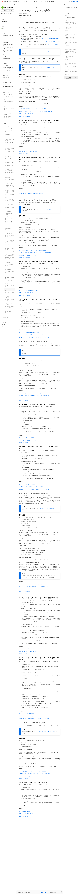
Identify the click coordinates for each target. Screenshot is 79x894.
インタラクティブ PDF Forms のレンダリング (9, 245)
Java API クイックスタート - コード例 (8, 131)
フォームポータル (5, 73)
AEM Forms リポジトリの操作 (9, 278)
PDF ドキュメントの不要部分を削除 (71, 72)
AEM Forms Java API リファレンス (8, 102)
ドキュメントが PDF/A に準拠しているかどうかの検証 (9, 200)
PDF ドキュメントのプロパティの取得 (47, 41)
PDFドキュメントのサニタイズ (25, 811)
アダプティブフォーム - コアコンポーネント (8, 45)
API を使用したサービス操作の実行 (8, 137)
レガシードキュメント (6, 317)
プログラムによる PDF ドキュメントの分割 (9, 156)
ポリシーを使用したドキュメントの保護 (9, 307)
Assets (3, 26)
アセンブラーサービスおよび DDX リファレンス (8, 117)
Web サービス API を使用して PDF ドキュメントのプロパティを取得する (34, 395)
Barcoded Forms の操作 (9, 280)
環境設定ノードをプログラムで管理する (9, 304)
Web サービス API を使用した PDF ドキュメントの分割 (9, 196)
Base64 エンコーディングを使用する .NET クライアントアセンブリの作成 (34, 196)
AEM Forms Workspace (6, 58)
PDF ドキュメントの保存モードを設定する (27, 649)
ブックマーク (68, 7)
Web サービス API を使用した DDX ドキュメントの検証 (9, 311)
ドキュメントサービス (6, 75)
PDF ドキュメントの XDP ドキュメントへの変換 (28, 148)
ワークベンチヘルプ (7, 120)
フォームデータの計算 (9, 183)
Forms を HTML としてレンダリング (9, 229)
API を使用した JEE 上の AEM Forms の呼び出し (8, 134)
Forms (3, 28)
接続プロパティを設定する (24, 116)
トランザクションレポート (6, 84)
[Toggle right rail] (64, 4)
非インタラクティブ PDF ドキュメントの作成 (9, 170)
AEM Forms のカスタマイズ (7, 82)
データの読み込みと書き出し (9, 272)
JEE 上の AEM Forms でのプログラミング (8, 123)
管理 (2, 329)
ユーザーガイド (34, 7)
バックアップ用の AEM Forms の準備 (9, 297)
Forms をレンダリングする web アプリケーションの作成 (9, 186)
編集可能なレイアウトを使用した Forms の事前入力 (9, 218)
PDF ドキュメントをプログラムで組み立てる (9, 149)
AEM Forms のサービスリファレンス (46, 731)
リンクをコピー (74, 7)
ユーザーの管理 (8, 274)
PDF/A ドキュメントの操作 (9, 286)
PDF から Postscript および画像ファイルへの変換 (9, 255)
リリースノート (5, 30)
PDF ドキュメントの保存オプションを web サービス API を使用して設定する (34, 586)
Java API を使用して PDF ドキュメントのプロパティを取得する (32, 393)
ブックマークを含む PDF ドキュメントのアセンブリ (9, 174)
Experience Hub (4, 21)
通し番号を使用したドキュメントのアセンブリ (9, 166)
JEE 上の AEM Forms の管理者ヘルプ (8, 87)
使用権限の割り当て (8, 177)
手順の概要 (67, 15)
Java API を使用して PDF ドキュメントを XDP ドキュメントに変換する (33, 108)
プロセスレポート (5, 89)
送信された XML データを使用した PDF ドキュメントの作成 (9, 191)
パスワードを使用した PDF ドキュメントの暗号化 (29, 593)
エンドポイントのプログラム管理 (9, 300)
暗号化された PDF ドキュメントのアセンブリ (9, 159)
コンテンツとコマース (5, 322)
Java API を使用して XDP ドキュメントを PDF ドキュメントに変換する (33, 250)
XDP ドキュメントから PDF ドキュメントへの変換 (29, 290)
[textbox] (7, 10)
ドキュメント (21, 7)
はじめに (4, 33)
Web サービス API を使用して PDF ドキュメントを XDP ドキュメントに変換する (35, 111)
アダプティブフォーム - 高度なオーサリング (8, 51)
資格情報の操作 (8, 283)
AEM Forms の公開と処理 (6, 70)
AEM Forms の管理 (5, 40)
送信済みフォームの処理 (9, 207)
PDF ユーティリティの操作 (9, 289)
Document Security (6, 77)
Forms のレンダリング (9, 142)
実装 (2, 326)
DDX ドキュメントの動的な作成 (9, 205)
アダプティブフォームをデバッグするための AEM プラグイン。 (8, 98)
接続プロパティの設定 (23, 400)
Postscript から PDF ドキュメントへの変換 (9, 258)
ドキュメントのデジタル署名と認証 (9, 265)
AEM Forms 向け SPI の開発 (8, 128)
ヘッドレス (3, 324)
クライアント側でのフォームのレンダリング (9, 232)
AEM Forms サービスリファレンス (47, 51)
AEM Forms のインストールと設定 (8, 35)
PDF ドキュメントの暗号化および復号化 (9, 268)
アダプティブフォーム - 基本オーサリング (8, 48)
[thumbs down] (45, 892)
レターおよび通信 (5, 65)
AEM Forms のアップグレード (7, 37)
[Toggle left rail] (14, 4)
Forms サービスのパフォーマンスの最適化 (9, 210)
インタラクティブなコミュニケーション (8, 54)
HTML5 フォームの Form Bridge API (8, 109)
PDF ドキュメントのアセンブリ (9, 145)
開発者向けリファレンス (6, 92)
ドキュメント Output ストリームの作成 (9, 262)
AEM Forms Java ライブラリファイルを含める (28, 113)
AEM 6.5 (27, 7)
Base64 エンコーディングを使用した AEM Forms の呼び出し (31, 193)
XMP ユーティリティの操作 (9, 293)
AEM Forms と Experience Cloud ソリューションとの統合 (8, 68)
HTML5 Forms (5, 63)
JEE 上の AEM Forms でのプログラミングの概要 (8, 126)
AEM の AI (3, 319)
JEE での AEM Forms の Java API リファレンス (8, 105)
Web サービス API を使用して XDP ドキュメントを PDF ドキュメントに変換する (35, 252)
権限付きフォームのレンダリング (9, 249)
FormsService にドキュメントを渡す (9, 214)
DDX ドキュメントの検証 (9, 251)
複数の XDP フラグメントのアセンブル (9, 163)
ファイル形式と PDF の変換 (9, 152)
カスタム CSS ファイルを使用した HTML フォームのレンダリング (9, 236)
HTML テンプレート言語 (7, 94)
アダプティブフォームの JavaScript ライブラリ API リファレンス (8, 113)
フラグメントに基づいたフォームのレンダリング (9, 222)
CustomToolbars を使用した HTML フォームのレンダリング (9, 241)
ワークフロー (5, 56)
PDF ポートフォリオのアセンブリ (9, 180)
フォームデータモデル (6, 42)
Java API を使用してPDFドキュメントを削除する (71, 78)
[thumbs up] (42, 892)
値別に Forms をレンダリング (9, 226)
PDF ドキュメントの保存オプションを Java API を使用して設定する (32, 584)
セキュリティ (4, 19)
